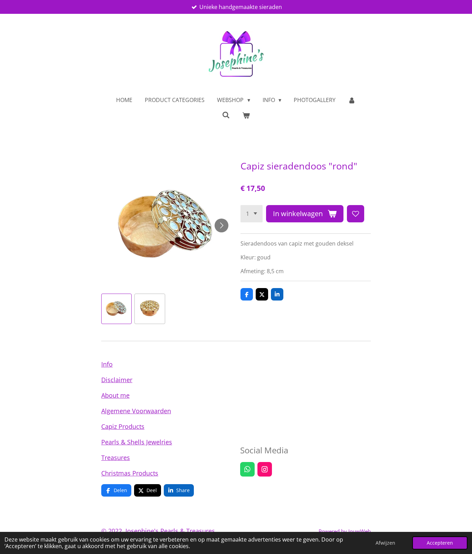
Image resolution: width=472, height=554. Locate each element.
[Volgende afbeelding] (221, 225)
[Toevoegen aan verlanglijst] (355, 213)
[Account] (351, 100)
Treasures (115, 457)
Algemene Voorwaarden (136, 411)
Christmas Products (129, 473)
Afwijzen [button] (385, 542)
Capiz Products (122, 426)
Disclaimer (116, 380)
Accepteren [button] (440, 542)
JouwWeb (359, 531)
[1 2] (251, 213)
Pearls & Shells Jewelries (136, 442)
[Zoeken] (226, 114)
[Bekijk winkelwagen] (246, 115)
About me (115, 395)
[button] (116, 309)
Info (107, 364)
